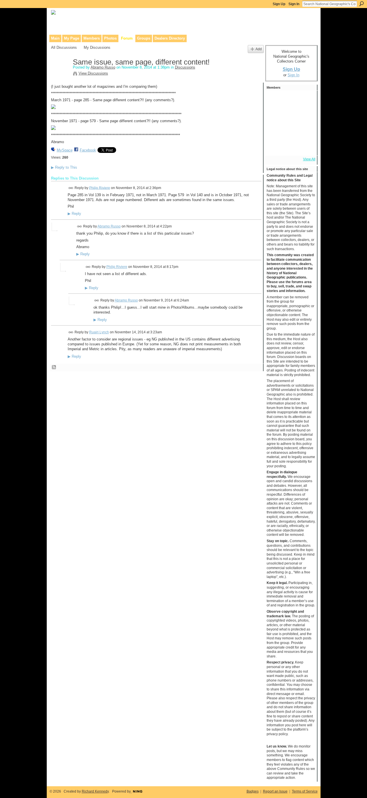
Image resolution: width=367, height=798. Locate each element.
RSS (54, 367)
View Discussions (93, 73)
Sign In (293, 4)
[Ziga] (290, 100)
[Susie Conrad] (305, 131)
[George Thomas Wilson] (274, 100)
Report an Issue (275, 791)
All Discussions (64, 47)
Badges (253, 791)
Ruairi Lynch (99, 332)
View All (309, 159)
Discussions (185, 67)
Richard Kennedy (95, 791)
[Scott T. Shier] (305, 100)
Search (361, 3)
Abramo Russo (103, 67)
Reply (74, 214)
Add (258, 49)
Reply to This (64, 167)
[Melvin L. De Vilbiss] (290, 115)
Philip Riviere (99, 188)
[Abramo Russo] (60, 74)
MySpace (65, 150)
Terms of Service (305, 791)
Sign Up (279, 4)
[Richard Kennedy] (305, 115)
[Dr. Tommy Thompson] (305, 146)
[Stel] (274, 115)
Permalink (71, 188)
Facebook (88, 150)
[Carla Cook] (274, 131)
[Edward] (290, 146)
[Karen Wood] (274, 146)
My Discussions (97, 47)
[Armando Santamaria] (290, 131)
